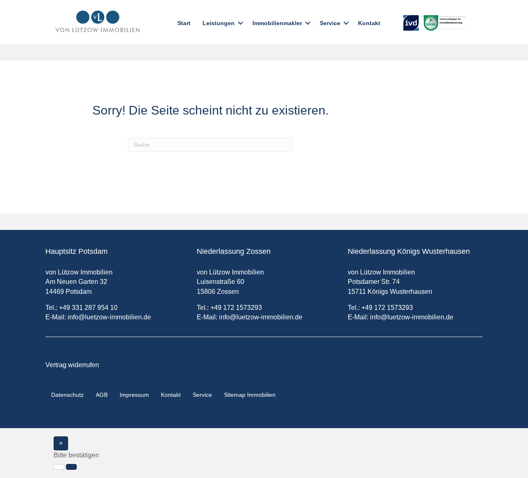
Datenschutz (67, 394)
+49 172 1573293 (236, 307)
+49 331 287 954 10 (88, 307)
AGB (102, 394)
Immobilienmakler (277, 23)
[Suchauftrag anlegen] (71, 467)
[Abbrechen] (59, 467)
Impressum (134, 394)
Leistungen (219, 23)
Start (184, 23)
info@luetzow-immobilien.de (109, 317)
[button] (240, 23)
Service (330, 23)
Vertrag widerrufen (72, 364)
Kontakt (369, 23)
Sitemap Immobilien (250, 394)
